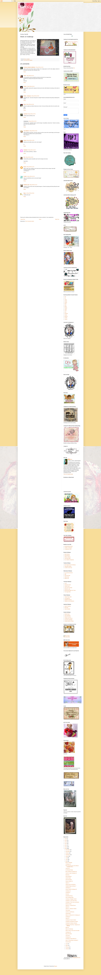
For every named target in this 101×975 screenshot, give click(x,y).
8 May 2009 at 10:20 (33, 130)
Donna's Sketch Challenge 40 (71, 889)
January (67, 948)
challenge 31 (68, 887)
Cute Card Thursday (68, 587)
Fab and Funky (67, 575)
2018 (66, 838)
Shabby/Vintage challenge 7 (71, 886)
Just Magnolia (67, 598)
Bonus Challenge (69, 862)
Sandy (66, 302)
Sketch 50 (67, 918)
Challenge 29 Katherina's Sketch (72, 921)
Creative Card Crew (68, 567)
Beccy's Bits (31, 6)
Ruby (66, 303)
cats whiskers (26, 130)
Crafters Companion (68, 547)
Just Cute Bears (67, 615)
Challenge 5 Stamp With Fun (71, 938)
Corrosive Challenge (68, 619)
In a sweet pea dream (69, 572)
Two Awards (68, 910)
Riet (24, 157)
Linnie (25, 75)
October (67, 853)
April (67, 943)
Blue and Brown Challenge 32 (71, 871)
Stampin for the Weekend (69, 601)
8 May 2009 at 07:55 (31, 113)
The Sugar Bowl (68, 591)
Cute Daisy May (67, 558)
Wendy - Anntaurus (27, 95)
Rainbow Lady (26, 184)
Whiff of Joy (67, 578)
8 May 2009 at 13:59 (30, 140)
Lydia (66, 309)
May (67, 861)
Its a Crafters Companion (69, 559)
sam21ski (25, 113)
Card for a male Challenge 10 (71, 873)
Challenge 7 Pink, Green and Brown (72, 902)
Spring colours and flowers (71, 884)
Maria (66, 306)
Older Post (57, 219)
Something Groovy (69, 895)
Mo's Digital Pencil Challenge (70, 564)
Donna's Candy (68, 903)
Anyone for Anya (68, 616)
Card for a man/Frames (70, 911)
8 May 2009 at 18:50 (29, 157)
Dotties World (67, 614)
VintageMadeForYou (76, 957)
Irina (65, 312)
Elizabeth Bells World (69, 546)
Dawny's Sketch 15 (69, 881)
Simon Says (67, 576)
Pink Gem (66, 607)
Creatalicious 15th (68, 549)
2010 (66, 846)
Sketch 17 (67, 882)
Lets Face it (68, 935)
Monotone (67, 874)
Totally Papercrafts (68, 596)
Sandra (25, 86)
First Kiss (67, 894)
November (68, 851)
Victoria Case (67, 586)
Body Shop (66, 636)
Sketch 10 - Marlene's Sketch (71, 908)
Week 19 (67, 927)
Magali (66, 307)
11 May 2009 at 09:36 (30, 193)
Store (69, 636)
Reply (25, 71)
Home (40, 219)
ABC (65, 574)
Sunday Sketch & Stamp (69, 621)
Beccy (71, 459)
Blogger (55, 966)
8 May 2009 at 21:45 (30, 166)
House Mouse (67, 555)
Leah (66, 310)
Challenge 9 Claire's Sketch (71, 919)
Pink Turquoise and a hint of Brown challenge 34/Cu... (72, 866)
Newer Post (23, 219)
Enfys (25, 104)
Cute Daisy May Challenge (27, 60)
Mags (25, 193)
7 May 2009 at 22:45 (30, 86)
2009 (66, 848)
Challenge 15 (68, 864)
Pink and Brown (69, 876)
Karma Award (68, 941)
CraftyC (25, 176)
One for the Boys (69, 879)
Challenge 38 (68, 932)
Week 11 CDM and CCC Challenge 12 (73, 915)
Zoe (65, 296)
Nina (65, 305)
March (67, 945)
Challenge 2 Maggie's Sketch (71, 899)
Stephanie (25, 149)
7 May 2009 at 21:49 (39, 67)
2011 (66, 845)
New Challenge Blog (69, 897)
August (67, 856)
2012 (66, 843)
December (68, 849)
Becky (25, 166)
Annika (66, 317)
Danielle (66, 313)
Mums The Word (69, 933)
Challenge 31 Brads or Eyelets (71, 923)
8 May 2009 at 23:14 (31, 176)
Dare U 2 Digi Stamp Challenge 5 (72, 940)
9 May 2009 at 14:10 (33, 184)
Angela (66, 319)
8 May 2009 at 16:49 (32, 149)
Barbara (66, 316)
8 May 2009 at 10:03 (32, 121)
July (66, 857)
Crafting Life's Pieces (68, 618)
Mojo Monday (67, 554)
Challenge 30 (68, 937)
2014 (66, 840)
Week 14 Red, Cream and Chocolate (72, 930)
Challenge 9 (68, 892)
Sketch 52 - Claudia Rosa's (71, 905)
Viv (65, 298)
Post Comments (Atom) (29, 221)
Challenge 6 (68, 916)
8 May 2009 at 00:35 (35, 95)
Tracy (66, 299)
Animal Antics (68, 913)
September (68, 854)
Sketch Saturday (68, 606)
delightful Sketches (68, 599)
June (67, 859)
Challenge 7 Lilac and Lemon (71, 900)
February (67, 947)
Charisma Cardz (68, 584)
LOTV (66, 583)
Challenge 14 (68, 890)
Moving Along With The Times (70, 590)
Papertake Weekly (68, 566)
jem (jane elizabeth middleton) (29, 67)
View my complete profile (68, 474)
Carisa (66, 314)
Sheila (66, 300)
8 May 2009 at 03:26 (30, 104)
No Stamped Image (69, 869)
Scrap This (68, 868)
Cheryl (25, 140)
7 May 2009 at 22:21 (30, 75)
